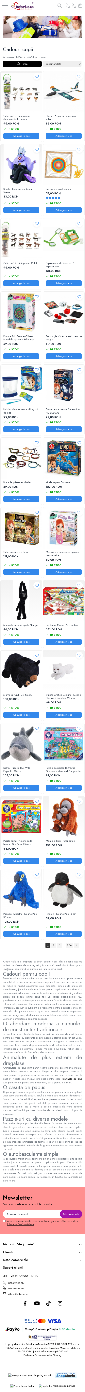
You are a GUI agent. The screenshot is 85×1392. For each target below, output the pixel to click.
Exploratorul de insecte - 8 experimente (60, 265)
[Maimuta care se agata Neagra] (21, 601)
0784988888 (15, 1283)
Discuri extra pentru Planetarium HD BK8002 (63, 411)
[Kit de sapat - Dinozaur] (63, 458)
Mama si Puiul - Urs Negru (17, 695)
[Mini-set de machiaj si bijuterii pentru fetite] (63, 528)
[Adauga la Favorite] (36, 76)
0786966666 (15, 1288)
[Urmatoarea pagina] (76, 945)
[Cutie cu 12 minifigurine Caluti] (21, 239)
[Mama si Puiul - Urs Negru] (21, 670)
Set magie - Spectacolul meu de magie (64, 338)
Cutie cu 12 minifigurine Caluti (20, 263)
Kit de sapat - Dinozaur (58, 482)
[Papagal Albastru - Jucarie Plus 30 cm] (21, 889)
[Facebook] (25, 1303)
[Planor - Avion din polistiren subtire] (63, 91)
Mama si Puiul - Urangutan (60, 841)
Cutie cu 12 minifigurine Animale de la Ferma (16, 117)
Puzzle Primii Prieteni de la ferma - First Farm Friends (17, 842)
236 (69, 945)
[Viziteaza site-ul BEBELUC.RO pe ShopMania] (66, 1375)
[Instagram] (60, 1303)
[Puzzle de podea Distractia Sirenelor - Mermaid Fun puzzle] (63, 743)
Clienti (8, 1252)
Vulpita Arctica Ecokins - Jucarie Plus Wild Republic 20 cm (63, 696)
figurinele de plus (72, 1079)
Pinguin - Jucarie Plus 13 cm (61, 914)
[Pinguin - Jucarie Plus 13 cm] (63, 889)
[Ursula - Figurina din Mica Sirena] (21, 164)
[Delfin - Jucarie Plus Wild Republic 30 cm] (21, 743)
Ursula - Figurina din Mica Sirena (17, 190)
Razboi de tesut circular (59, 189)
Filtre (23, 64)
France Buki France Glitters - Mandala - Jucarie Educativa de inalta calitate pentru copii (20, 338)
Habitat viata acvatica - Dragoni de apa (20, 411)
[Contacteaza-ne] (68, 6)
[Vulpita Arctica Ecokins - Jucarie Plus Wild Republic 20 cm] (63, 670)
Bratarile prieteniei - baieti (17, 482)
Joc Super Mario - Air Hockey (62, 625)
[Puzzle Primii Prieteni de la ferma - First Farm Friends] (21, 816)
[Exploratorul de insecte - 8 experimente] (63, 239)
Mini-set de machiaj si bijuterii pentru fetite (62, 553)
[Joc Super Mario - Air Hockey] (63, 601)
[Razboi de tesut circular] (63, 164)
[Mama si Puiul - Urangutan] (63, 816)
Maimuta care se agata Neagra (20, 625)
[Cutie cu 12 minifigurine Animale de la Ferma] (21, 91)
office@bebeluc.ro (17, 1294)
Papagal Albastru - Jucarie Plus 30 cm (20, 915)
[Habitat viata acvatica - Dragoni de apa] (21, 385)
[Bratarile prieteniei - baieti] (21, 458)
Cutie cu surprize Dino (15, 552)
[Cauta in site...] (60, 6)
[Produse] (5, 5)
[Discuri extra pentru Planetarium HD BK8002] (63, 385)
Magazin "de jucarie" (18, 1244)
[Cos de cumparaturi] (80, 6)
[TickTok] (48, 1303)
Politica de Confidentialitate (20, 1224)
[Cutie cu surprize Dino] (21, 528)
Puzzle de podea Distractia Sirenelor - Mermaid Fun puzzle (63, 769)
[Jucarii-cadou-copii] (42, 27)
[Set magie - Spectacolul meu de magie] (63, 312)
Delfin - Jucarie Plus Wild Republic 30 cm (16, 769)
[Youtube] (36, 1303)
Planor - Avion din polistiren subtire (61, 117)
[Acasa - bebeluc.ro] (22, 6)
